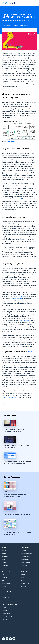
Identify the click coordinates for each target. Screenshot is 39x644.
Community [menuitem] (24, 565)
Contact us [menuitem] (23, 586)
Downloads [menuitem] (4, 577)
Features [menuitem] (4, 553)
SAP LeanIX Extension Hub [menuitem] (9, 597)
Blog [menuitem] (3, 574)
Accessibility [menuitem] (5, 565)
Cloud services (17, 298)
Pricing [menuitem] (3, 559)
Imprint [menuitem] (5, 610)
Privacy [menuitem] (5, 607)
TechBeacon (11, 141)
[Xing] (10, 638)
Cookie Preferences (9, 620)
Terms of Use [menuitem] (6, 613)
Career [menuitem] (22, 580)
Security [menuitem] (4, 562)
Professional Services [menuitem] (26, 553)
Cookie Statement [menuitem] (7, 616)
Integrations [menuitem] (5, 556)
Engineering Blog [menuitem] (25, 583)
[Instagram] (7, 638)
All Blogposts (6, 25)
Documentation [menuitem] (6, 583)
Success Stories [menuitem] (25, 559)
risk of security (24, 320)
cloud (20, 199)
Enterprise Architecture (20, 25)
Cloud (29, 352)
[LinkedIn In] (13, 638)
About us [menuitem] (23, 574)
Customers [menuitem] (23, 550)
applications (20, 296)
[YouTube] (3, 638)
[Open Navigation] (35, 3)
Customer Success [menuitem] (25, 556)
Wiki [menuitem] (3, 580)
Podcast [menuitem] (4, 586)
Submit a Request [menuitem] (25, 562)
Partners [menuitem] (5, 594)
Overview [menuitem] (4, 550)
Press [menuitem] (22, 577)
